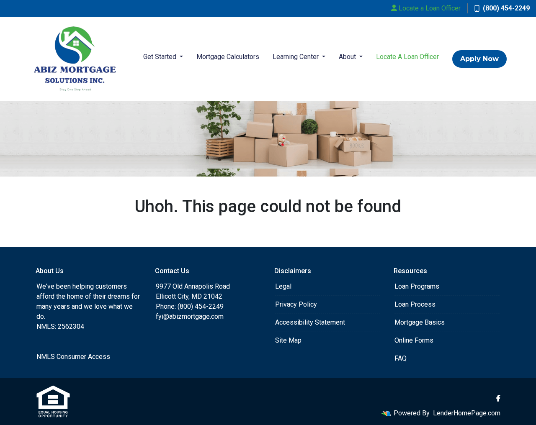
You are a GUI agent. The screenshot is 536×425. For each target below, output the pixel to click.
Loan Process (415, 304)
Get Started (160, 57)
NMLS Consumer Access (73, 357)
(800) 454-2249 (506, 8)
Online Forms (413, 340)
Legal (283, 286)
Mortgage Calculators (227, 57)
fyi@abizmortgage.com (190, 316)
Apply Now (479, 59)
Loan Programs (416, 286)
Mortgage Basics (419, 322)
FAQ (400, 358)
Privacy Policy (296, 304)
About (348, 57)
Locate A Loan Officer (407, 57)
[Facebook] (498, 398)
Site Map (288, 340)
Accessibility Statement (310, 322)
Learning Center (296, 57)
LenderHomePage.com (466, 413)
